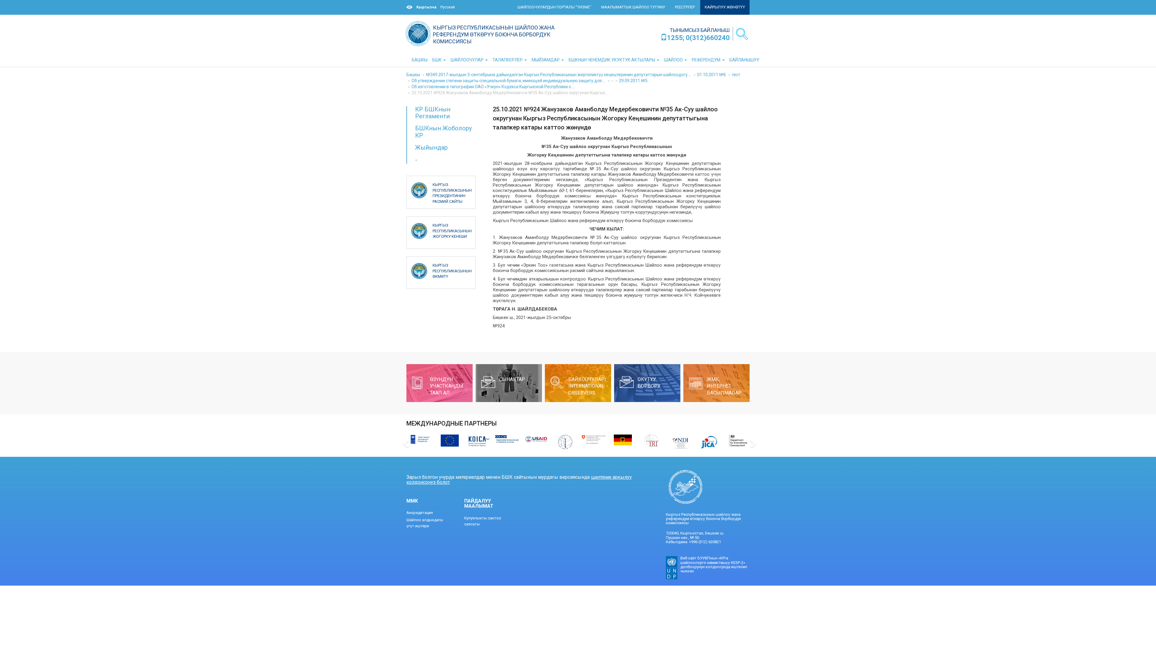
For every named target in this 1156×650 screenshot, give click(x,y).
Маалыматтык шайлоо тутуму (633, 7)
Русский (447, 7)
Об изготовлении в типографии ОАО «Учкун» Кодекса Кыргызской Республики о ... (493, 86)
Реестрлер (685, 7)
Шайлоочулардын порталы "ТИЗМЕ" (554, 7)
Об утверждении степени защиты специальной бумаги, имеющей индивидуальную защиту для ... (508, 80)
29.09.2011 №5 (633, 80)
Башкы (413, 74)
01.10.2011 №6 (711, 74)
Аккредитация (419, 512)
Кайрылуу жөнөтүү (725, 7)
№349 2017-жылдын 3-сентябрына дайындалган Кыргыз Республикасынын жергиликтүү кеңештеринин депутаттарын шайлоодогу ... (558, 74)
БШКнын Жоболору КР (443, 132)
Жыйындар (431, 147)
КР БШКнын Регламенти (432, 113)
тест (736, 74)
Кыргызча (426, 7)
